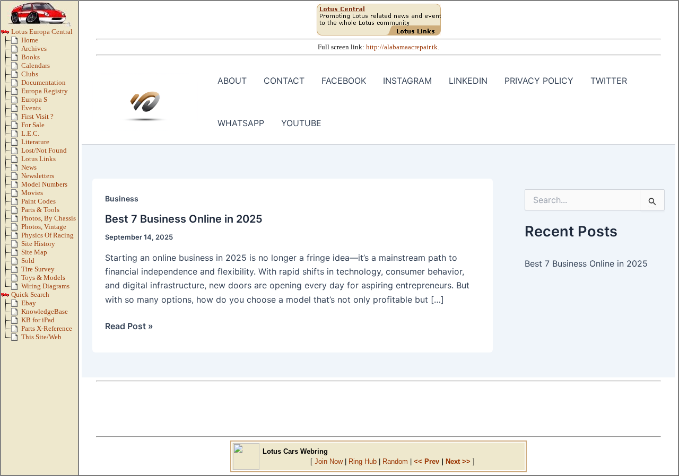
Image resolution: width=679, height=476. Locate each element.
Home (29, 40)
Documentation (43, 82)
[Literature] (16, 144)
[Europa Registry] (16, 93)
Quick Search (29, 294)
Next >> (458, 461)
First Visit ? (37, 116)
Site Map (34, 252)
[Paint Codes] (16, 203)
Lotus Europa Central (41, 32)
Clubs (29, 74)
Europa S (34, 99)
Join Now (329, 461)
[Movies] (16, 195)
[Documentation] (16, 85)
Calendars (35, 65)
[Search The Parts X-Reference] (16, 330)
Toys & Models (43, 277)
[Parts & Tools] (16, 212)
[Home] (16, 42)
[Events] (16, 110)
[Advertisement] (379, 409)
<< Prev (426, 461)
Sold (27, 261)
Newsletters (37, 176)
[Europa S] (16, 101)
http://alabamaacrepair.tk (402, 47)
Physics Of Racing (47, 235)
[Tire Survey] (16, 271)
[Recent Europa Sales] (16, 263)
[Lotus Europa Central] (5, 34)
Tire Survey (38, 269)
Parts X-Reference (46, 328)
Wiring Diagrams (45, 286)
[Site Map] (16, 254)
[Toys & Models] (16, 280)
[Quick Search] (5, 297)
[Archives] (16, 51)
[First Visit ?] (16, 118)
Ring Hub (363, 461)
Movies (32, 193)
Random (395, 461)
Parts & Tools (40, 210)
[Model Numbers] (16, 186)
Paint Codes (38, 201)
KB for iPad (38, 320)
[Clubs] (16, 76)
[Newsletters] (16, 178)
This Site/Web (41, 337)
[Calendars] (16, 68)
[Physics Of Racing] (16, 237)
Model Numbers (44, 184)
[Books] (16, 59)
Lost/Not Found (44, 150)
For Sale (33, 125)
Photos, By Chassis (48, 218)
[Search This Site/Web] (16, 339)
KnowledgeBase (44, 311)
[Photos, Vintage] (16, 229)
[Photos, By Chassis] (16, 220)
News (29, 167)
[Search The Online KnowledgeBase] (16, 314)
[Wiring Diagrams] (16, 288)
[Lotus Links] (16, 161)
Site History (38, 244)
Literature (35, 142)
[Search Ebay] (16, 305)
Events (31, 108)
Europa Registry (44, 91)
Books (30, 57)
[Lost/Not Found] (16, 152)
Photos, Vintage (43, 227)
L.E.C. (30, 133)
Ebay (28, 303)
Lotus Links (38, 159)
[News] (16, 169)
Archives (34, 48)
